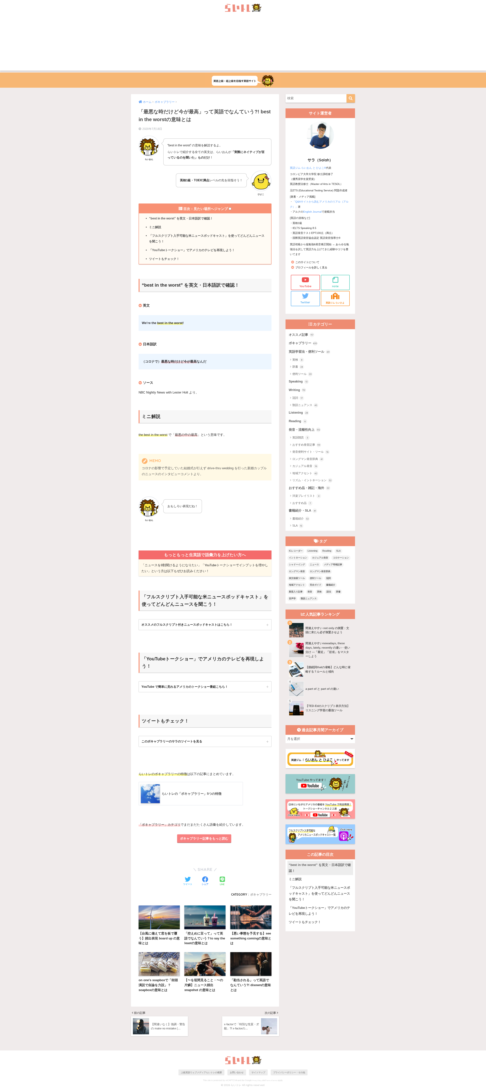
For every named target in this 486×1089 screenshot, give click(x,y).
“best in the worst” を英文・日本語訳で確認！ (181, 218)
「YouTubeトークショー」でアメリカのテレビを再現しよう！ (192, 250)
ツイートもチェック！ (164, 258)
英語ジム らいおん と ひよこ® (308, 167)
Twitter (305, 302)
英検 (297, 359)
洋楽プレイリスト (306, 495)
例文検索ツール (297, 578)
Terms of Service (271, 1080)
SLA (297, 525)
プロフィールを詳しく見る (311, 267)
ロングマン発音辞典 (307, 459)
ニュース (314, 564)
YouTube (305, 286)
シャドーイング (297, 564)
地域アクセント (304, 473)
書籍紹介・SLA (302, 510)
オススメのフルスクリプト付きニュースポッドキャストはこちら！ (187, 624)
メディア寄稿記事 (333, 564)
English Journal (312, 211)
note (335, 286)
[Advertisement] (243, 44)
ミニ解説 (155, 227)
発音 (310, 591)
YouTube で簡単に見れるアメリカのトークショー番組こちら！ (184, 686)
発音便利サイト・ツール (310, 451)
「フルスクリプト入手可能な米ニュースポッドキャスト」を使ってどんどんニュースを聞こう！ (206, 238)
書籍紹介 (300, 518)
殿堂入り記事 (296, 591)
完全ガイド (315, 585)
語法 (329, 591)
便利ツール (302, 373)
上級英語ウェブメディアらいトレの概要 (201, 1072)
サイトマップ (258, 1072)
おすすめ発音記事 (306, 444)
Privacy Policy (257, 1080)
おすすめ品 (301, 503)
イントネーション (298, 557)
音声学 (292, 598)
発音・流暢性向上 (304, 429)
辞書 (297, 366)
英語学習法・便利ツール (309, 351)
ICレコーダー (296, 551)
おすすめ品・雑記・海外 (309, 488)
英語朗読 (300, 437)
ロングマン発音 (297, 571)
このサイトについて (307, 262)
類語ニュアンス (304, 405)
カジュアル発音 (304, 466)
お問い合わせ (237, 1072)
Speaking (298, 381)
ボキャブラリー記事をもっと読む (204, 838)
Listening (298, 412)
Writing (297, 390)
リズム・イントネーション (311, 480)
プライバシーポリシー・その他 (289, 1072)
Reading (297, 421)
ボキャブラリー (260, 894)
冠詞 (297, 397)
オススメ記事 (301, 335)
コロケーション (341, 557)
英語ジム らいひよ (335, 302)
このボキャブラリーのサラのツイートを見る (171, 741)
